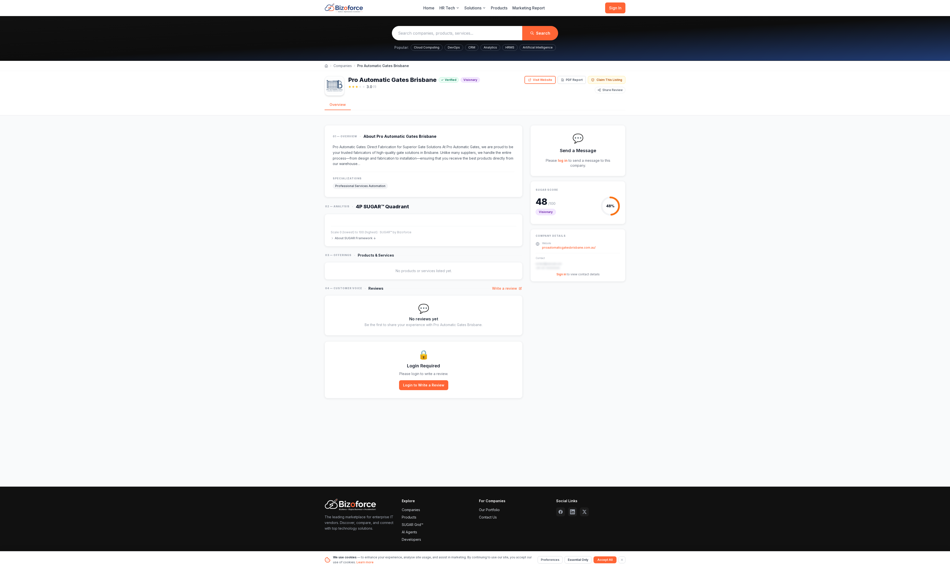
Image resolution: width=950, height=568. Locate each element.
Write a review (504, 288)
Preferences (550, 560)
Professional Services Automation (360, 186)
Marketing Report (528, 7)
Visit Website (542, 80)
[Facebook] (560, 511)
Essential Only (578, 560)
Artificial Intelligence (538, 47)
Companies (342, 66)
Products (499, 7)
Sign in (561, 274)
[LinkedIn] (572, 511)
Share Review (612, 90)
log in (563, 160)
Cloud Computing (426, 47)
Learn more (365, 562)
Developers (411, 539)
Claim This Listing (609, 80)
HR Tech (447, 7)
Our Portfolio (489, 510)
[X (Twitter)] (584, 511)
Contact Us (488, 517)
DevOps (454, 47)
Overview (338, 104)
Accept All (605, 560)
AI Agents (409, 532)
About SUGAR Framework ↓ (355, 238)
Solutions (472, 7)
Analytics (490, 47)
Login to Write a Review (423, 385)
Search (543, 33)
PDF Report (574, 80)
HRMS (509, 47)
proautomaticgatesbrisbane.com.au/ (568, 247)
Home (428, 7)
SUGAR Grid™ (412, 524)
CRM (471, 47)
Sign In (615, 7)
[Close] (621, 559)
